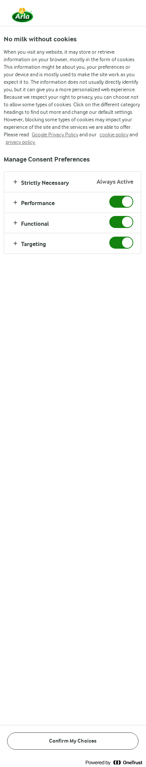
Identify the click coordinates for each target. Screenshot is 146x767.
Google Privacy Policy (55, 134)
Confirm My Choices (73, 741)
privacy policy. (21, 142)
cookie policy (114, 134)
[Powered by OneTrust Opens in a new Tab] (113, 762)
